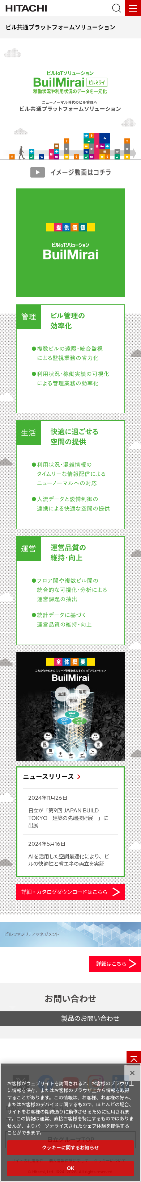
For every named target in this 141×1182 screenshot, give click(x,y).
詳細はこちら (111, 964)
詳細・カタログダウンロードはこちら (64, 892)
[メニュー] (133, 8)
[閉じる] (132, 1073)
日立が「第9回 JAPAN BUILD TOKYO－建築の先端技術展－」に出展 (68, 817)
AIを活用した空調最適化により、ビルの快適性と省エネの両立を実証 (68, 860)
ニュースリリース (48, 777)
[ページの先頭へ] (134, 1058)
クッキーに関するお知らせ (70, 1147)
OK (70, 1168)
